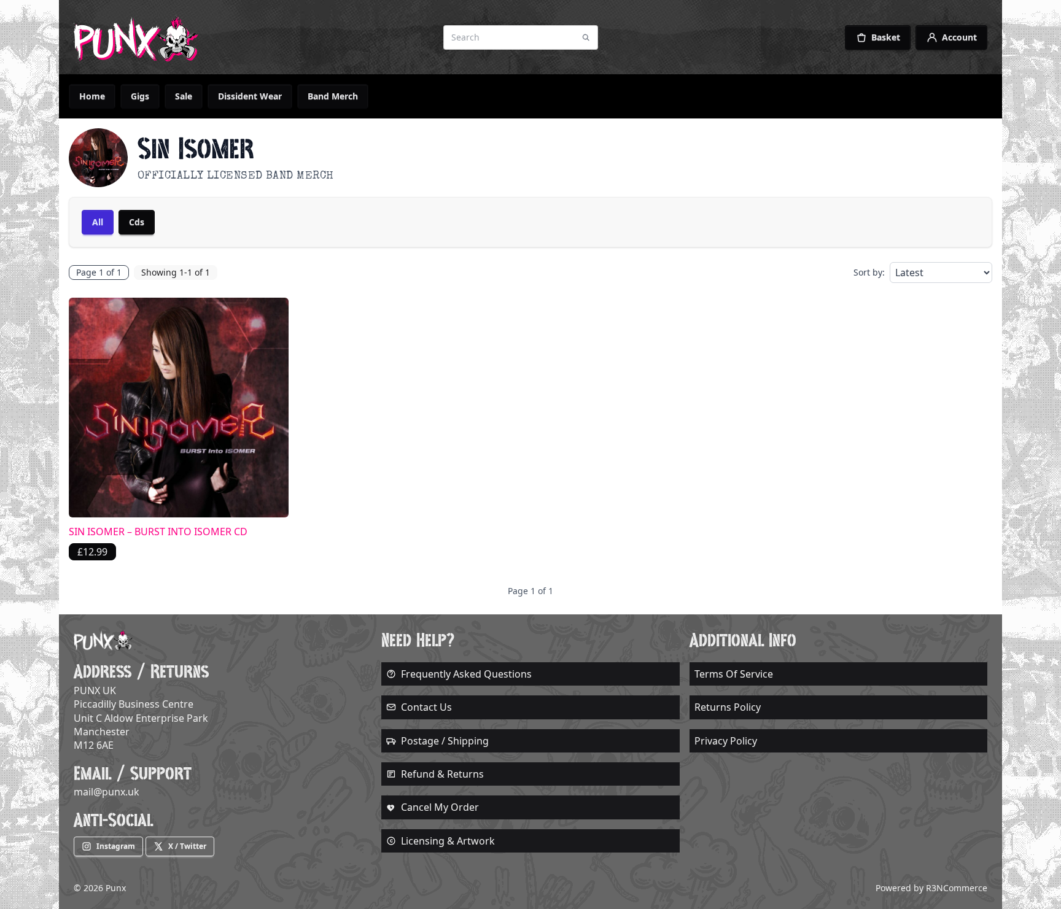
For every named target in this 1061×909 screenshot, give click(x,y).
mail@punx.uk (106, 792)
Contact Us (426, 707)
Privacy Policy (725, 741)
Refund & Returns (442, 774)
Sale (183, 96)
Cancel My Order (440, 807)
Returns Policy (727, 707)
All (97, 222)
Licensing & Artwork (448, 841)
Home (92, 96)
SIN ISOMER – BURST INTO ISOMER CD (158, 531)
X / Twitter (187, 846)
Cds (136, 222)
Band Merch (333, 96)
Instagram (115, 846)
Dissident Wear (250, 96)
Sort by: (869, 272)
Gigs (140, 96)
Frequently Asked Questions (466, 674)
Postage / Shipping (445, 741)
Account (959, 37)
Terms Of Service (733, 674)
